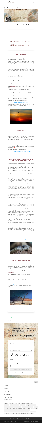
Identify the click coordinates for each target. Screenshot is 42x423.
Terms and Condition (34, 421)
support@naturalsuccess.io (14, 284)
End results (35, 406)
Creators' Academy (32, 405)
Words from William (30, 413)
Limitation (6, 410)
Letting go (35, 408)
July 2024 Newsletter (7, 394)
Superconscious (12, 413)
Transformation (17, 413)
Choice (19, 403)
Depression (16, 406)
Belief (13, 403)
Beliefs (16, 403)
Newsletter (15, 411)
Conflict (31, 403)
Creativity (27, 405)
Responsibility (27, 411)
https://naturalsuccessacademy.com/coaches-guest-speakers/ (21, 151)
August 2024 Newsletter (8, 392)
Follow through (9, 408)
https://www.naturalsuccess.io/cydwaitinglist (21, 102)
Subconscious (7, 413)
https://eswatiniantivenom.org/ (21, 239)
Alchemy (10, 403)
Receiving (22, 411)
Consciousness (7, 405)
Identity (32, 408)
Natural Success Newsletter (8, 411)
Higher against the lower (26, 408)
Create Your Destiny (16, 405)
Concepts (27, 403)
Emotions (23, 406)
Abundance (6, 403)
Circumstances (23, 403)
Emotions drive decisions (29, 406)
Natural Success (27, 410)
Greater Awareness (19, 408)
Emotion (20, 406)
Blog (5, 386)
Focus (5, 408)
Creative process (22, 405)
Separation (31, 411)
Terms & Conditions (20, 418)
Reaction (19, 411)
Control (11, 405)
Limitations (10, 410)
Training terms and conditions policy (17, 353)
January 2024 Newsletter (8, 399)
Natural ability (22, 410)
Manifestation (17, 410)
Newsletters (6, 388)
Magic (13, 410)
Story (35, 411)
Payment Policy (13, 418)
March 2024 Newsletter (8, 397)
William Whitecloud (23, 413)
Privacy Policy (28, 418)
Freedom (14, 408)
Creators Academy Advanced (9, 406)
